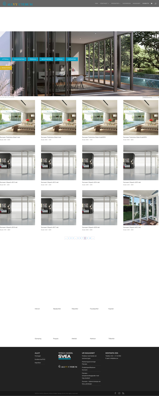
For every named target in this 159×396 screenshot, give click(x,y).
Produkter (115, 3)
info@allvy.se (114, 358)
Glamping (38, 339)
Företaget (103, 3)
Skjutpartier (46, 59)
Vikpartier (72, 59)
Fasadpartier (19, 59)
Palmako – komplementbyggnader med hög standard (90, 375)
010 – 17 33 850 (116, 356)
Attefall (5, 59)
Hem (96, 3)
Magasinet (136, 3)
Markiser (93, 339)
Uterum (60, 59)
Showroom (127, 3)
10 (90, 238)
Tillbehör (111, 339)
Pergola (33, 59)
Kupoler (111, 309)
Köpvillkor (38, 363)
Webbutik (145, 3)
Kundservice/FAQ (40, 359)
